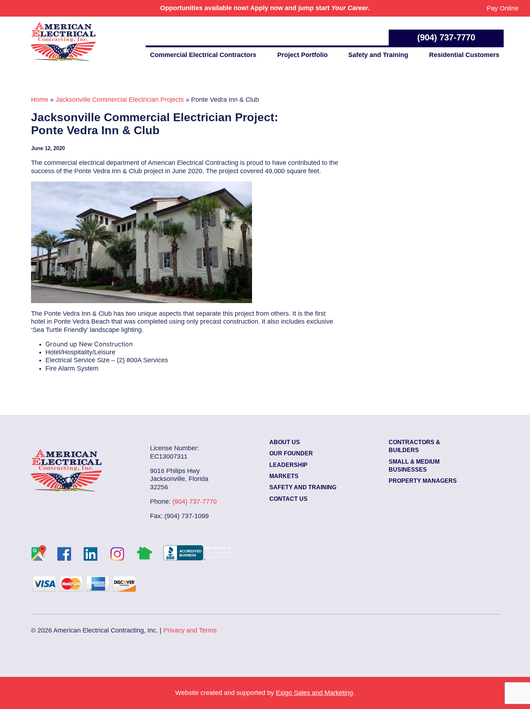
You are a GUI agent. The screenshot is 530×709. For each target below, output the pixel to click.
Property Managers (423, 481)
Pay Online (502, 8)
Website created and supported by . (265, 692)
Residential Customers (464, 54)
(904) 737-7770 (446, 37)
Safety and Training (378, 54)
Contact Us (288, 499)
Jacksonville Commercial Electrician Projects (120, 99)
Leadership (288, 465)
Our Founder (291, 453)
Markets (284, 476)
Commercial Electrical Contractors (203, 54)
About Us (284, 442)
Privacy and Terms (190, 630)
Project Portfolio (302, 54)
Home (39, 99)
